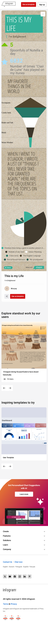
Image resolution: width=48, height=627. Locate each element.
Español (25, 567)
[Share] (6, 296)
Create (6, 531)
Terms (5, 604)
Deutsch (11, 567)
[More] (43, 14)
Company (7, 549)
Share (9, 268)
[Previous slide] (4, 388)
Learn (5, 545)
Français (32, 567)
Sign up (42, 5)
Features (7, 536)
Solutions (7, 540)
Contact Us (7, 562)
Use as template (29, 4)
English (5, 567)
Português (18, 567)
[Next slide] (10, 388)
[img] (30, 142)
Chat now (19, 562)
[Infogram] (8, 4)
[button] (24, 248)
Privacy (14, 604)
